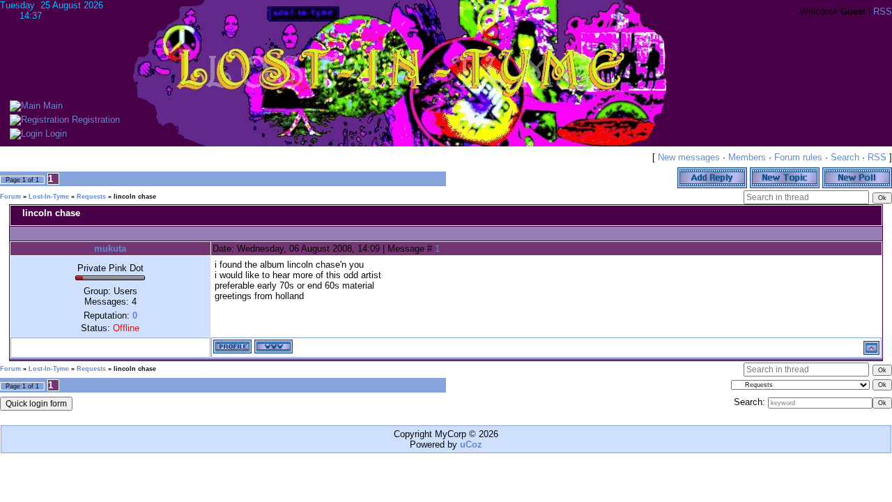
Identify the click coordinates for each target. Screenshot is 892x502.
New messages (689, 157)
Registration (94, 119)
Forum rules (798, 157)
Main (51, 105)
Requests (91, 196)
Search (845, 157)
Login (55, 133)
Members (747, 157)
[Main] (25, 105)
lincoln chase (135, 196)
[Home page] (273, 346)
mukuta (110, 248)
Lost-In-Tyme (49, 196)
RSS (882, 11)
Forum (10, 196)
